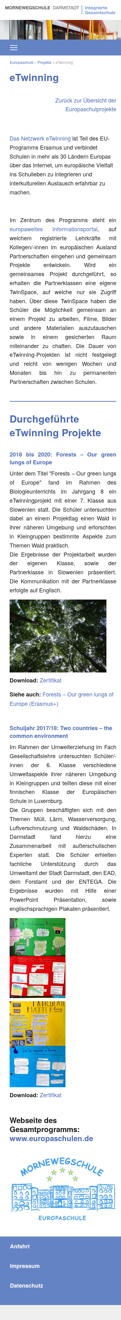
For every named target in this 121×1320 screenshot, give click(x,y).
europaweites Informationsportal (53, 229)
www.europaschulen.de (51, 1138)
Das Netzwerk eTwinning (40, 138)
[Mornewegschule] (60, 9)
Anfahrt (20, 1246)
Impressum (25, 1266)
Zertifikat (50, 680)
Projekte (45, 62)
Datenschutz (26, 1285)
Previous (15, 26)
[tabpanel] (60, 29)
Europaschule (22, 62)
